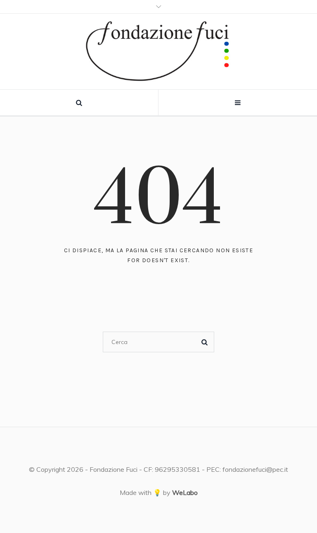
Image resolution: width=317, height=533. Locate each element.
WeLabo (185, 492)
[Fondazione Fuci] (158, 51)
